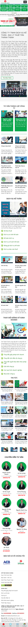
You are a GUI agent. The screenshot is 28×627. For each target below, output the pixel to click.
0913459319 (21, 533)
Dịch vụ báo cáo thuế (11, 249)
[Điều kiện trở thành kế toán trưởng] (21, 410)
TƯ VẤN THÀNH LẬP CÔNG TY (14, 107)
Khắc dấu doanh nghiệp (7, 600)
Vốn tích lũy (4, 265)
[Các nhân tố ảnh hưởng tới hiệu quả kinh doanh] (21, 384)
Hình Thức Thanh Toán (7, 580)
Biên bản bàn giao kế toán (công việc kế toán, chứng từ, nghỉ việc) (7, 390)
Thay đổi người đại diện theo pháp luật (15, 362)
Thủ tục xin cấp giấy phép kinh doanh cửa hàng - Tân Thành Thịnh (7, 442)
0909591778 (21, 513)
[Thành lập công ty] (14, 22)
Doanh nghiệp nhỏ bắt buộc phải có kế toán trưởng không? (7, 403)
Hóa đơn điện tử (5, 598)
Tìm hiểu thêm (7, 78)
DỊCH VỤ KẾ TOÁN (14, 198)
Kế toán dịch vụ (9, 238)
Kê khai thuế (8, 231)
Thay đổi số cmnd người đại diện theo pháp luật (6, 167)
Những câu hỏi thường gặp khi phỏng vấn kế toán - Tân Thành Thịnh (21, 403)
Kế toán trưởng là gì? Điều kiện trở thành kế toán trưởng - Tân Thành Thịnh (21, 416)
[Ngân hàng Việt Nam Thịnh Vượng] (21, 562)
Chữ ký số (3, 595)
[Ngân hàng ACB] (7, 562)
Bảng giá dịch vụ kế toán (12, 245)
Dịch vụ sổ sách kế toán (11, 242)
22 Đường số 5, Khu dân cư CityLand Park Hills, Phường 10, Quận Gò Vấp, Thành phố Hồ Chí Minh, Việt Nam (13, 619)
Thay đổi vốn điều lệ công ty (13, 358)
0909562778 (6, 533)
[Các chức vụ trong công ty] (21, 436)
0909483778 (6, 495)
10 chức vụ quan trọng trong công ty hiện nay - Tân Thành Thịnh (21, 442)
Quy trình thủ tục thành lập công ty (21, 120)
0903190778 (21, 495)
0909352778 (6, 478)
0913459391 (6, 551)
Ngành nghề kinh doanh (7, 120)
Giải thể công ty (9, 366)
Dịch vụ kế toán (5, 593)
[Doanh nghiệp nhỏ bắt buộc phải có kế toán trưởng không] (7, 397)
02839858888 (7, 613)
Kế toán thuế (4, 305)
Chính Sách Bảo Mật (6, 582)
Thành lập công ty (6, 603)
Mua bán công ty (9, 374)
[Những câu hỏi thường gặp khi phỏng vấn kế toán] (21, 397)
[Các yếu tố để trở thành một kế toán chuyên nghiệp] (7, 410)
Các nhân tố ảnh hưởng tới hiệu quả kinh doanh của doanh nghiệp (21, 390)
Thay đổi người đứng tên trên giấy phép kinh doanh (21, 187)
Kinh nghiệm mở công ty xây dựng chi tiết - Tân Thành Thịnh (7, 429)
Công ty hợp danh (6, 146)
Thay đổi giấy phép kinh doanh (9, 590)
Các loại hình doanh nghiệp (13, 370)
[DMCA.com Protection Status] (6, 585)
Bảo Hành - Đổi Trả (6, 577)
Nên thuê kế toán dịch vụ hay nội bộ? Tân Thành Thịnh (21, 429)
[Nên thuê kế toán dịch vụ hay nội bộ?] (21, 423)
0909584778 (21, 477)
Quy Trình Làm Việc (6, 575)
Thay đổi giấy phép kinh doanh (14, 354)
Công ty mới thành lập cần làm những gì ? (20, 147)
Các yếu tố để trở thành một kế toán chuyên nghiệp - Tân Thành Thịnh (7, 416)
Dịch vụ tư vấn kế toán (11, 234)
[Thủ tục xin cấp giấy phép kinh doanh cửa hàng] (7, 436)
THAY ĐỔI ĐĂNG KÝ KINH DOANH (14, 318)
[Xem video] (14, 89)
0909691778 (6, 514)
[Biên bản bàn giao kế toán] (7, 384)
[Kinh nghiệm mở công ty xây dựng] (7, 423)
